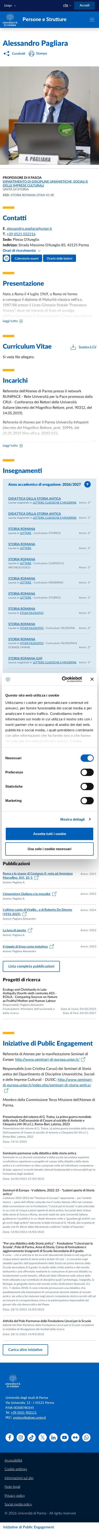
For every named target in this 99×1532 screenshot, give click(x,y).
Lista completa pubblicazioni (31, 966)
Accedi (84, 5)
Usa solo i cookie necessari (49, 849)
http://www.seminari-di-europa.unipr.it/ (47, 1059)
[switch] (87, 772)
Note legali (12, 1487)
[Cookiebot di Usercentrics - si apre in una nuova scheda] (62, 679)
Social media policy (18, 1504)
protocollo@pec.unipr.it (29, 1417)
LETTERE (25, 533)
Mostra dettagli (72, 819)
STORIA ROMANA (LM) (25, 658)
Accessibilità (13, 1460)
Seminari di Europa (74, 442)
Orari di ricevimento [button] (20, 250)
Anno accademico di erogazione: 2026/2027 (44, 484)
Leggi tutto (10, 321)
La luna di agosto (15, 930)
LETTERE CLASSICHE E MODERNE (54, 502)
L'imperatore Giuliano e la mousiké (27, 894)
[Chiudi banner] (92, 679)
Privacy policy (15, 1495)
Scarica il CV (87, 346)
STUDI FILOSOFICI (32, 613)
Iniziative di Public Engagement (28, 1527)
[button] (10, 6)
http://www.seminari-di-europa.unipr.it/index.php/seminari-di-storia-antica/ (48, 1082)
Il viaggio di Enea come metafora (25, 946)
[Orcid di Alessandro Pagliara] (6, 258)
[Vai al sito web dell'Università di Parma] (10, 19)
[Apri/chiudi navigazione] (92, 20)
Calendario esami (26, 258)
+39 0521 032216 (21, 234)
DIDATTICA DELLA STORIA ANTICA (34, 498)
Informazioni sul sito (19, 1478)
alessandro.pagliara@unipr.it (29, 228)
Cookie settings (16, 1469)
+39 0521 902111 (24, 1412)
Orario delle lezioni (59, 258)
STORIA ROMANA (21, 529)
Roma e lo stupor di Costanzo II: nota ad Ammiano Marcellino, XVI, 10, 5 (38, 875)
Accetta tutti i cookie (49, 834)
